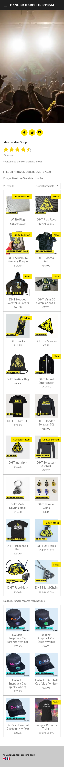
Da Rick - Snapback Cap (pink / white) (18, 683)
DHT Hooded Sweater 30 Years (18, 301)
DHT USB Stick (46, 546)
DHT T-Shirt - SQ (17, 421)
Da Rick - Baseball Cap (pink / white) (17, 726)
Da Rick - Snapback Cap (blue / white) (46, 638)
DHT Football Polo (46, 259)
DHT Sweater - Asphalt (46, 464)
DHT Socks (18, 341)
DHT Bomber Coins (46, 505)
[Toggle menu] (5, 5)
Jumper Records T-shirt (46, 726)
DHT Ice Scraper (46, 341)
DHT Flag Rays (46, 219)
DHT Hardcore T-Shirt (17, 547)
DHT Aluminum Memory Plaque (18, 259)
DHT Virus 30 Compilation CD (46, 301)
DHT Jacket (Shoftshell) (46, 380)
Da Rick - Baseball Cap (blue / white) (46, 681)
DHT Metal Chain (46, 587)
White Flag (18, 219)
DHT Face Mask (17, 587)
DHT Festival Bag (17, 379)
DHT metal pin (17, 462)
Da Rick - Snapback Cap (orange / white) (17, 638)
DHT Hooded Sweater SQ (46, 422)
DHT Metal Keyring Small (17, 505)
